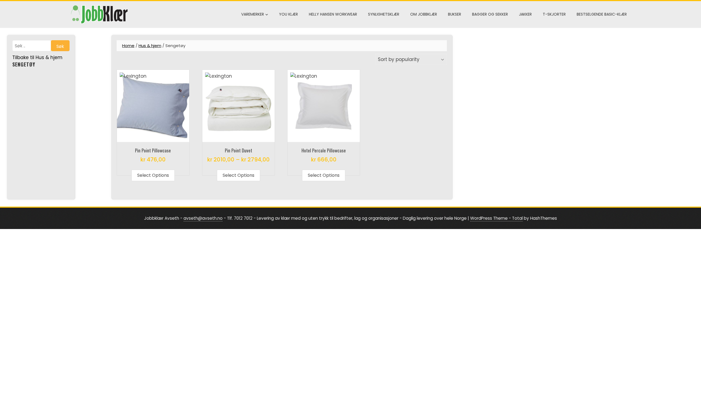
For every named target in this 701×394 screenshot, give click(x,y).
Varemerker (252, 14)
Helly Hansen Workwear (333, 14)
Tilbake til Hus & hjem (37, 57)
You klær (288, 14)
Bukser (454, 14)
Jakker (525, 14)
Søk (60, 46)
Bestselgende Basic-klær (602, 14)
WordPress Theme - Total (496, 218)
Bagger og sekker (490, 14)
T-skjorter (554, 14)
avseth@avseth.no (203, 218)
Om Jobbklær (423, 14)
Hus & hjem (150, 45)
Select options (153, 175)
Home (128, 45)
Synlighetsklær (383, 14)
